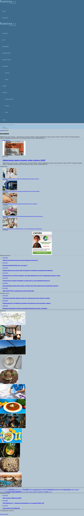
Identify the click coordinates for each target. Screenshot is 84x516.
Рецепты (7, 72)
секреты (31, 491)
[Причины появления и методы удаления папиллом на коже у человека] (10, 202)
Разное (5, 92)
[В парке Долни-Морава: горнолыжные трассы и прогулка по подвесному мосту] (13, 354)
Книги (6, 112)
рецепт (18, 491)
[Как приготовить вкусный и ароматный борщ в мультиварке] (13, 413)
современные (40, 491)
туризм (46, 491)
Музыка (7, 105)
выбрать (12, 489)
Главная (2, 130)
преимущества (58, 489)
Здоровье (6, 46)
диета (16, 489)
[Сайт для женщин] (8, 3)
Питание (5, 66)
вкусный (4, 489)
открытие (50, 489)
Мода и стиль (7, 59)
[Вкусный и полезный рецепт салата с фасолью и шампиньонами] (9, 471)
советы (35, 491)
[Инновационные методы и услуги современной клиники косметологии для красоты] (10, 215)
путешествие (2, 491)
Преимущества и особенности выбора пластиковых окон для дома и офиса (21, 191)
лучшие (25, 489)
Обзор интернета (9, 99)
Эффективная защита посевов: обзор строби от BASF (24, 160)
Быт (4, 39)
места (31, 489)
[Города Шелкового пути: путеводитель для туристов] (13, 324)
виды (1, 489)
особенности (37, 489)
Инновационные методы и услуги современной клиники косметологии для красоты (23, 216)
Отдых (4, 86)
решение (23, 491)
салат (26, 491)
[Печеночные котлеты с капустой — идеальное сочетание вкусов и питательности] (9, 383)
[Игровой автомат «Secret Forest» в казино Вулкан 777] (10, 457)
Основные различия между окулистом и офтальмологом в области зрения (21, 178)
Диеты (6, 79)
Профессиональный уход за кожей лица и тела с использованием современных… (23, 228)
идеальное (20, 489)
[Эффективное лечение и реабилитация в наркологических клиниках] (13, 398)
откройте (44, 489)
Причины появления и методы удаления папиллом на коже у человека (20, 203)
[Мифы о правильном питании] (11, 442)
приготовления (75, 489)
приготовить (67, 489)
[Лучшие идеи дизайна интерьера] (10, 339)
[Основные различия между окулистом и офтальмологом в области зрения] (10, 177)
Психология (6, 53)
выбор (7, 489)
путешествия (10, 492)
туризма (50, 491)
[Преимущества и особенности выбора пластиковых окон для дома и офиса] (10, 190)
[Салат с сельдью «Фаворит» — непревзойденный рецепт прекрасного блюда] (11, 368)
